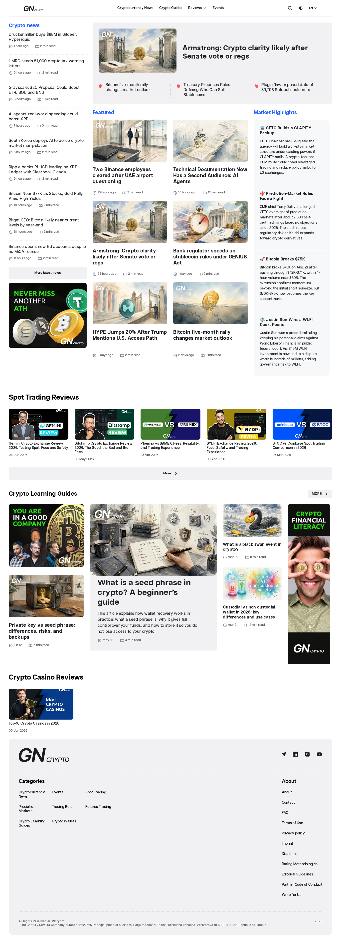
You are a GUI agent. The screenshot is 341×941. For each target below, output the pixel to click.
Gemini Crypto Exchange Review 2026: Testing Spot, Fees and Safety (38, 446)
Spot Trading (95, 792)
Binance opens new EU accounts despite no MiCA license (47, 249)
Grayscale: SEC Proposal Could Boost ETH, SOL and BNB (44, 90)
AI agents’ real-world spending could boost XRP (43, 116)
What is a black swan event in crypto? (252, 547)
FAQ (285, 813)
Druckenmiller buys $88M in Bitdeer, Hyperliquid (43, 37)
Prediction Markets (27, 809)
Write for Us (291, 895)
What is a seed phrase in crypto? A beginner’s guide (144, 592)
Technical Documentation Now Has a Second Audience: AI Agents (210, 175)
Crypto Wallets (64, 821)
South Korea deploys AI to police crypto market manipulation (46, 143)
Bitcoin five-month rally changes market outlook (203, 335)
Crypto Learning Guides (43, 494)
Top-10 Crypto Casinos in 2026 (34, 723)
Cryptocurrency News (135, 8)
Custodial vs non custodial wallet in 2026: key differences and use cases (249, 612)
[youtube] (319, 754)
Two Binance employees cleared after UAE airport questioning (123, 175)
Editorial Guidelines (297, 874)
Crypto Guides (170, 8)
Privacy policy (293, 833)
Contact (288, 802)
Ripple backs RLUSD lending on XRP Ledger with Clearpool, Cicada (43, 169)
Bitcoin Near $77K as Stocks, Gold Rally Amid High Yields (46, 196)
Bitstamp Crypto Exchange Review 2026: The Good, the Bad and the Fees (103, 448)
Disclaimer (290, 854)
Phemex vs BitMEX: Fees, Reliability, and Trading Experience (170, 446)
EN (311, 8)
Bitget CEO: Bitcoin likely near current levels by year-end (44, 222)
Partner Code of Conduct (302, 884)
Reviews (195, 8)
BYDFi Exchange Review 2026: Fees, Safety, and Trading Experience (232, 448)
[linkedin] (295, 754)
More (167, 473)
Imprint (287, 843)
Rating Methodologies (300, 864)
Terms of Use (292, 823)
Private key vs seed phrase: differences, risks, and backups (42, 631)
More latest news (47, 272)
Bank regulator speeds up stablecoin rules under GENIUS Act (210, 256)
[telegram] (283, 754)
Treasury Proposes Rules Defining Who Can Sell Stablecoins (206, 90)
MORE (317, 494)
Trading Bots (62, 807)
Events (218, 8)
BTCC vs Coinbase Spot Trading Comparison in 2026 (299, 446)
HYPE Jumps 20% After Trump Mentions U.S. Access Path (130, 335)
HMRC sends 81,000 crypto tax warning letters (46, 63)
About (287, 792)
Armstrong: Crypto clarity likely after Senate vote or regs (245, 52)
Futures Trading (98, 807)
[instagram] (307, 754)
